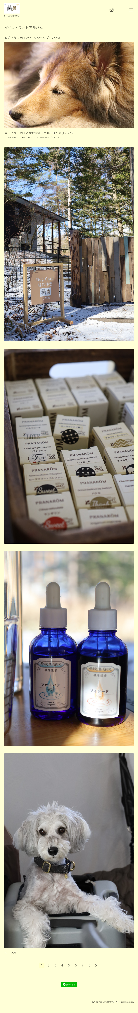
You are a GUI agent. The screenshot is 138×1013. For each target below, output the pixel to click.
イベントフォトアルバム (23, 27)
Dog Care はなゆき (107, 1002)
